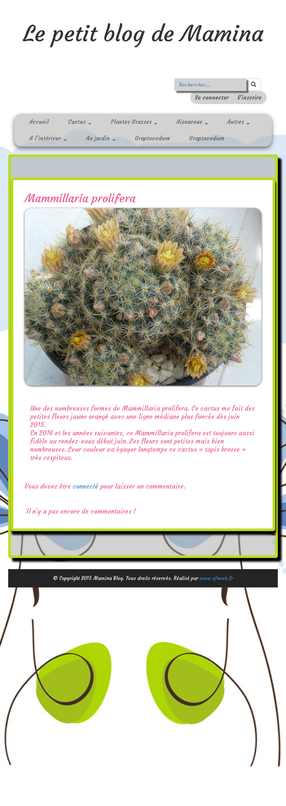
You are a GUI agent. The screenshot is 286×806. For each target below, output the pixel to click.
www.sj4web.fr (216, 579)
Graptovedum (152, 138)
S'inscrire (249, 97)
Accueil (39, 121)
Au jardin (99, 138)
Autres (236, 121)
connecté (85, 487)
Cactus (78, 121)
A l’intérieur (46, 138)
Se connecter (212, 97)
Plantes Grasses (132, 121)
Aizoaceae (190, 121)
